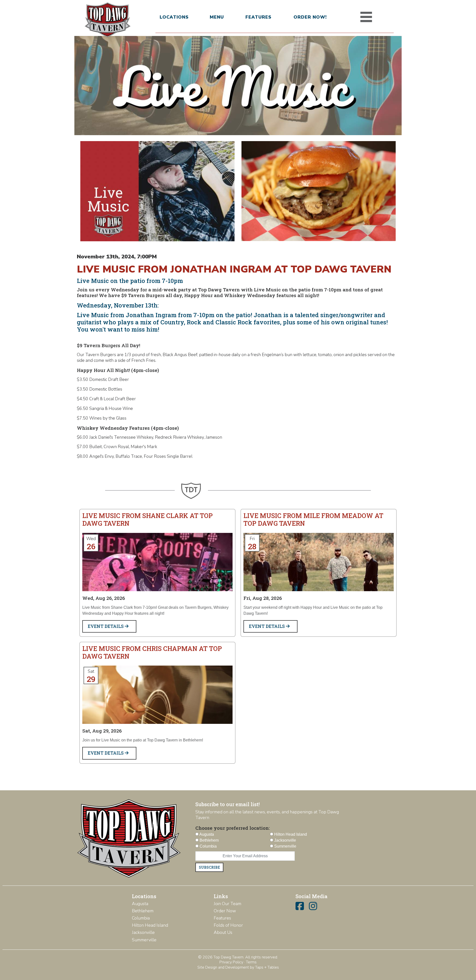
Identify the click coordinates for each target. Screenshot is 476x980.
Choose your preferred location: (232, 828)
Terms (251, 962)
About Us (223, 932)
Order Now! (310, 17)
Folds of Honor (228, 925)
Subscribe (209, 867)
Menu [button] (217, 17)
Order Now (225, 911)
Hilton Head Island (150, 925)
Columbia (141, 918)
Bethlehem (142, 911)
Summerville (144, 940)
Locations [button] (174, 17)
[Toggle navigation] (366, 17)
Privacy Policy (231, 962)
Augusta (140, 904)
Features (258, 17)
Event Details (106, 626)
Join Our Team (227, 904)
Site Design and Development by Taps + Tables (238, 967)
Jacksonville (143, 932)
